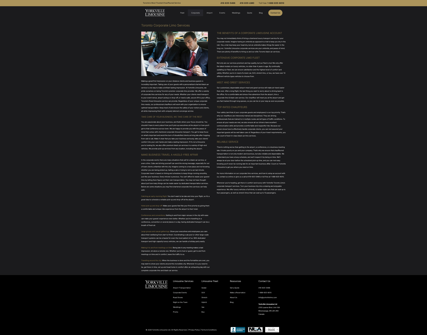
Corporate (195, 13)
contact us (224, 177)
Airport (209, 13)
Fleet (182, 13)
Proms (175, 312)
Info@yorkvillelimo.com (267, 297)
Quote (249, 13)
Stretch (204, 297)
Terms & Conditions (209, 330)
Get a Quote (234, 288)
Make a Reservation (237, 293)
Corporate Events (180, 293)
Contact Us (275, 13)
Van (202, 307)
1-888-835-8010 (277, 177)
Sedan (203, 288)
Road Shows (178, 297)
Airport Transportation (182, 288)
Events (222, 13)
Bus (202, 312)
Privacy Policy (194, 330)
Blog (261, 13)
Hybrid (204, 302)
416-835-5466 (254, 177)
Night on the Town (180, 302)
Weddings (236, 13)
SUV (203, 293)
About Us (233, 297)
